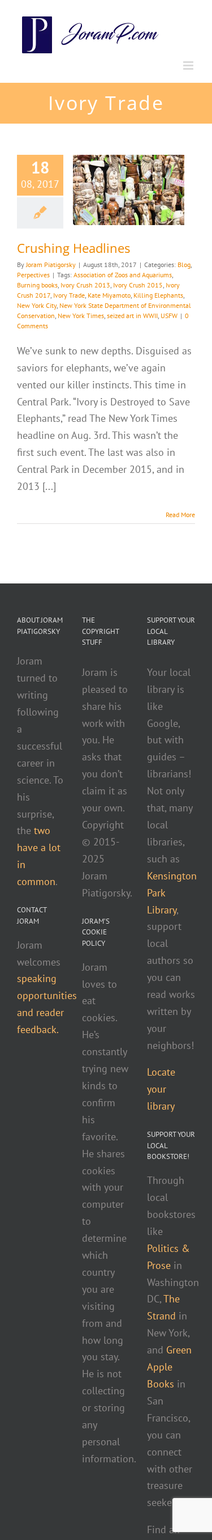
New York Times (81, 315)
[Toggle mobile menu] (189, 65)
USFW (169, 315)
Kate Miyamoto (109, 295)
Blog (184, 264)
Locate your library (161, 1088)
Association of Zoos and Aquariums (122, 274)
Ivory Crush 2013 (85, 285)
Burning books (37, 285)
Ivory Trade (69, 295)
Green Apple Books (169, 1366)
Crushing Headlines (73, 247)
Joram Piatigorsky (51, 264)
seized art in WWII (132, 315)
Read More (180, 514)
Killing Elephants (158, 295)
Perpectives (33, 274)
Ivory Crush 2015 (138, 285)
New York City (37, 305)
